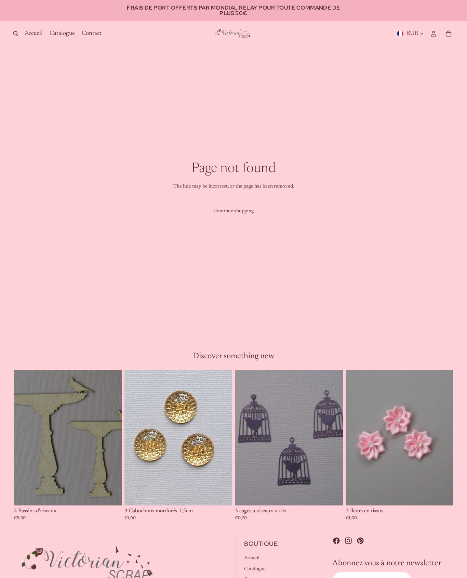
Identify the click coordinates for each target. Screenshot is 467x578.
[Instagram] (348, 541)
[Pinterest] (360, 541)
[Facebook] (336, 541)
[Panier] (448, 33)
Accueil (251, 558)
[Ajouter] (111, 495)
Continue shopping (233, 211)
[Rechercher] (15, 33)
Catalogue (255, 569)
